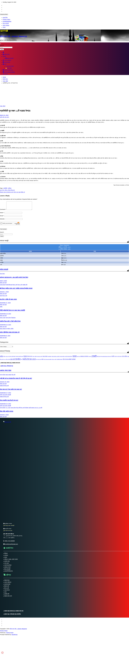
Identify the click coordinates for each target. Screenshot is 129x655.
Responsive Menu (4, 14)
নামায (11, 359)
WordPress (14, 634)
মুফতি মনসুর (53, 359)
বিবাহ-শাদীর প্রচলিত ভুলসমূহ (6, 411)
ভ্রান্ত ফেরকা (2, 317)
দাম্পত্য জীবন (124, 356)
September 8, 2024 (5, 335)
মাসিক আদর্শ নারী (3, 282)
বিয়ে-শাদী (13, 374)
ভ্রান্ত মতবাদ (39, 359)
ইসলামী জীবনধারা (9, 284)
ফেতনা (34, 359)
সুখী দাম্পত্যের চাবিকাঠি (67, 359)
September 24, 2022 (5, 403)
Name (2, 212)
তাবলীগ (112, 356)
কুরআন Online (6, 25)
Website (2, 219)
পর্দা (21, 359)
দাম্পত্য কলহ (119, 356)
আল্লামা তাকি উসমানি (12, 356)
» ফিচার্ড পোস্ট (6, 586)
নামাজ (9, 359)
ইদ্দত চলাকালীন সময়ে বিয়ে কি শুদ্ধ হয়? (9, 400)
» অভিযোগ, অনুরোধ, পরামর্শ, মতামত (10, 559)
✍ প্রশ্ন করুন (8, 68)
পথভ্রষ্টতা (18, 359)
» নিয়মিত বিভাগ (6, 580)
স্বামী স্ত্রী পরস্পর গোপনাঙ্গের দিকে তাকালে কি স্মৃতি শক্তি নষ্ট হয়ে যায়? (16, 378)
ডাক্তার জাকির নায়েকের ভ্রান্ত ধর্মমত (106, 356)
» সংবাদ (5, 592)
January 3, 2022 (4, 414)
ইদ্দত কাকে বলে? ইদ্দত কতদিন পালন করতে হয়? (11, 389)
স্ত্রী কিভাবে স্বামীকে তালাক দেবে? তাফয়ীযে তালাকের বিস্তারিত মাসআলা (16, 288)
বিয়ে (36, 359)
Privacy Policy (6, 19)
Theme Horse (9, 632)
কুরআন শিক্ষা (78, 356)
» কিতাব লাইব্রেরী (6, 569)
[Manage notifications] (2, 653)
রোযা (55, 359)
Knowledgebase (7, 21)
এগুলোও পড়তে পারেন (5, 370)
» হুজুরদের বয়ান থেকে (7, 596)
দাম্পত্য (116, 356)
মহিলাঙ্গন (26, 407)
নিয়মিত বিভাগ (7, 54)
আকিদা (1, 356)
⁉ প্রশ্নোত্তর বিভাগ (9, 66)
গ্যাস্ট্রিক (9, 188)
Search (2, 45)
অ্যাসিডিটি (5, 188)
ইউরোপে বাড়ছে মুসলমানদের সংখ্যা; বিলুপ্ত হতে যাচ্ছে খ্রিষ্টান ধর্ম (12, 192)
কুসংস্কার (89, 356)
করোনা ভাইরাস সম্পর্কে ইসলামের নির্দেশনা (66, 356)
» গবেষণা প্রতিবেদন (7, 582)
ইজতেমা (22, 356)
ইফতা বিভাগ (2, 273)
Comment (3, 209)
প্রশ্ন (5, 64)
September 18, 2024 (5, 313)
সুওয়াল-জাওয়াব (7, 62)
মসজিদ (42, 359)
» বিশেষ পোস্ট (6, 588)
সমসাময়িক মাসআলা (59, 359)
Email (2, 215)
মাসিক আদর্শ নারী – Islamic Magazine (13, 36)
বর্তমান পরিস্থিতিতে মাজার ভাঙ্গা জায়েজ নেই (9, 332)
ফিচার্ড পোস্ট (15, 284)
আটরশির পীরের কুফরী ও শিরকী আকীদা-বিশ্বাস (10, 321)
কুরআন (74, 356)
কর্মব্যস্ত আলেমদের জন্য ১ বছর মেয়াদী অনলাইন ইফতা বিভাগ (14, 277)
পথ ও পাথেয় (8, 407)
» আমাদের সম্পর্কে (6, 567)
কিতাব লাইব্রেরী (6, 23)
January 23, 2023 (4, 381)
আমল (1, 295)
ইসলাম (25, 356)
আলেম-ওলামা (7, 356)
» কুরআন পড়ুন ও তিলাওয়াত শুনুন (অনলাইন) (12, 614)
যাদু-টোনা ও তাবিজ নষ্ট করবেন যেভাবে (8, 299)
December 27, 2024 (5, 302)
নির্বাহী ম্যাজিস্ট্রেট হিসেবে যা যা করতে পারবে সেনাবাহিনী (12, 310)
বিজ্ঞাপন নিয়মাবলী (10, 58)
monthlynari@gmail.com (11, 544)
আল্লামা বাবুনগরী (18, 356)
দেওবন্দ (5, 359)
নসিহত (7, 359)
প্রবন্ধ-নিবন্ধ (8, 317)
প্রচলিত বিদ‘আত (27, 359)
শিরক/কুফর (13, 317)
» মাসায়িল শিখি (6, 593)
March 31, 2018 (4, 115)
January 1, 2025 (4, 291)
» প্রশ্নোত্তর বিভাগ (7, 565)
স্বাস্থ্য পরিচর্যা (2, 106)
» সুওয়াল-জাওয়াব (6, 584)
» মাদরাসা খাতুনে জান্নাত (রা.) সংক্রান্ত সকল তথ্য (10, 362)
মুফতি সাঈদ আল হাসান (4, 117)
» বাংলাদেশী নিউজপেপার (8, 571)
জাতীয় (1, 306)
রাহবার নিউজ (5, 17)
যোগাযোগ (6, 74)
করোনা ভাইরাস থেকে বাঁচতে (56, 356)
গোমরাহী (94, 356)
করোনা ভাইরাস (44, 356)
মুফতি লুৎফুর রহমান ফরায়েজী (47, 359)
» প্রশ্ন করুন (6, 563)
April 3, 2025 (3, 280)
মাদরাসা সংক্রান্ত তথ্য (8, 70)
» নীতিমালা (5, 553)
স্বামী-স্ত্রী (73, 359)
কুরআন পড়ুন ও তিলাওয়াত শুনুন (7, 366)
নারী (14, 359)
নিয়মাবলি (4, 56)
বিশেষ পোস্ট (20, 284)
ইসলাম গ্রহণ (29, 356)
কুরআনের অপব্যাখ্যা (84, 356)
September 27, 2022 (5, 392)
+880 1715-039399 (9, 541)
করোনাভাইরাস (49, 356)
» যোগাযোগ (5, 555)
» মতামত (5, 557)
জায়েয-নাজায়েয (3, 328)
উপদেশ (33, 356)
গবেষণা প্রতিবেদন (7, 60)
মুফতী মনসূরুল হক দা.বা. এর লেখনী (35, 407)
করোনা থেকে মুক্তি (39, 356)
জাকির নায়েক (99, 356)
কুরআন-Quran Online (9, 72)
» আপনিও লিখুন (6, 561)
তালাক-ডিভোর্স (2, 284)
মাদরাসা (4, 27)
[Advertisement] (64, 94)
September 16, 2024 (5, 324)
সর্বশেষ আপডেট (4, 269)
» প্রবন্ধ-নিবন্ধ (6, 590)
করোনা (36, 356)
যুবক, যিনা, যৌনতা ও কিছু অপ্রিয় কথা (7, 190)
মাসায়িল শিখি (25, 284)
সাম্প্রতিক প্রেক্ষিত (9, 328)
